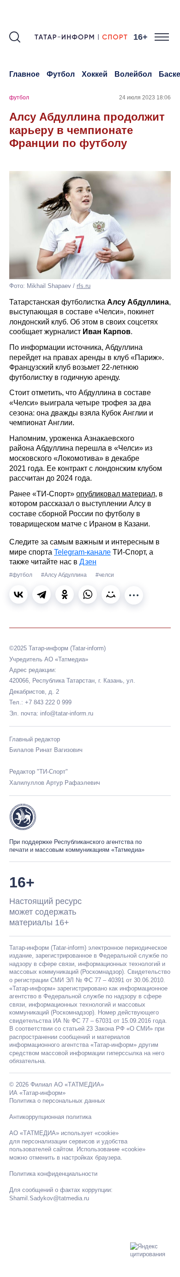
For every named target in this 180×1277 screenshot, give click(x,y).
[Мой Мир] (111, 594)
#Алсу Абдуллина (64, 575)
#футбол (21, 575)
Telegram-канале (82, 552)
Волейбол (133, 74)
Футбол (61, 74)
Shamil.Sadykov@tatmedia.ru (49, 1198)
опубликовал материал (115, 494)
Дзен (87, 562)
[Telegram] (41, 594)
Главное (24, 74)
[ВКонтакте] (18, 594)
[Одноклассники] (64, 594)
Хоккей (95, 74)
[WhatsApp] (87, 594)
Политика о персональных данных (57, 1100)
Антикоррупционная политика (50, 1116)
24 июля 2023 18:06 (145, 97)
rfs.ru (83, 285)
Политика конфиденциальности (53, 1173)
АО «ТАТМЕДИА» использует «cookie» (64, 1133)
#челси (105, 575)
